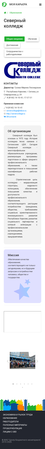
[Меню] (40, 5)
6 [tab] (32, 384)
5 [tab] (28, 384)
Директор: (9, 87)
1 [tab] (13, 384)
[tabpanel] (22, 360)
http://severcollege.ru (15, 114)
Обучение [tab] (32, 39)
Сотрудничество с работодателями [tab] (14, 53)
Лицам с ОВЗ (9, 432)
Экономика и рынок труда (17, 415)
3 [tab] (20, 384)
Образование (16, 13)
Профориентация (12, 428)
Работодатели (11, 421)
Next (37, 360)
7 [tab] (22, 387)
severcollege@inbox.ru (16, 110)
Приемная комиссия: (14, 103)
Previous (8, 360)
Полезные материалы (15, 425)
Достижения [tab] (12, 45)
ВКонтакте (11, 117)
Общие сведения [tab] (14, 39)
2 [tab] (17, 384)
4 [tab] (24, 384)
